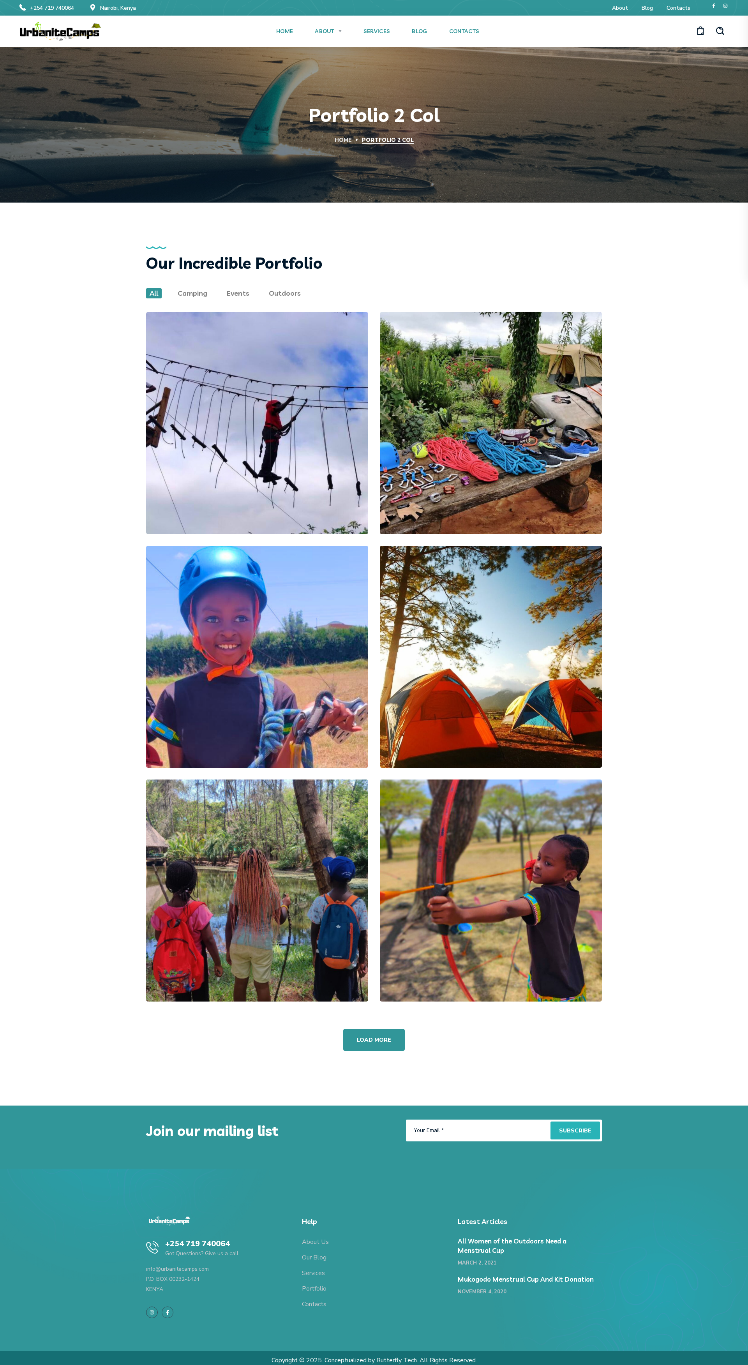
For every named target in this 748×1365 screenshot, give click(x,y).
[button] (700, 31)
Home (343, 140)
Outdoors (285, 293)
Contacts (314, 1304)
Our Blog (314, 1257)
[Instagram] (725, 6)
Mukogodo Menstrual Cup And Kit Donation (526, 1279)
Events (238, 293)
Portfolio (314, 1288)
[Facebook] (714, 6)
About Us (315, 1242)
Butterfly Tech (396, 1360)
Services (313, 1273)
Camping (192, 293)
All (154, 293)
